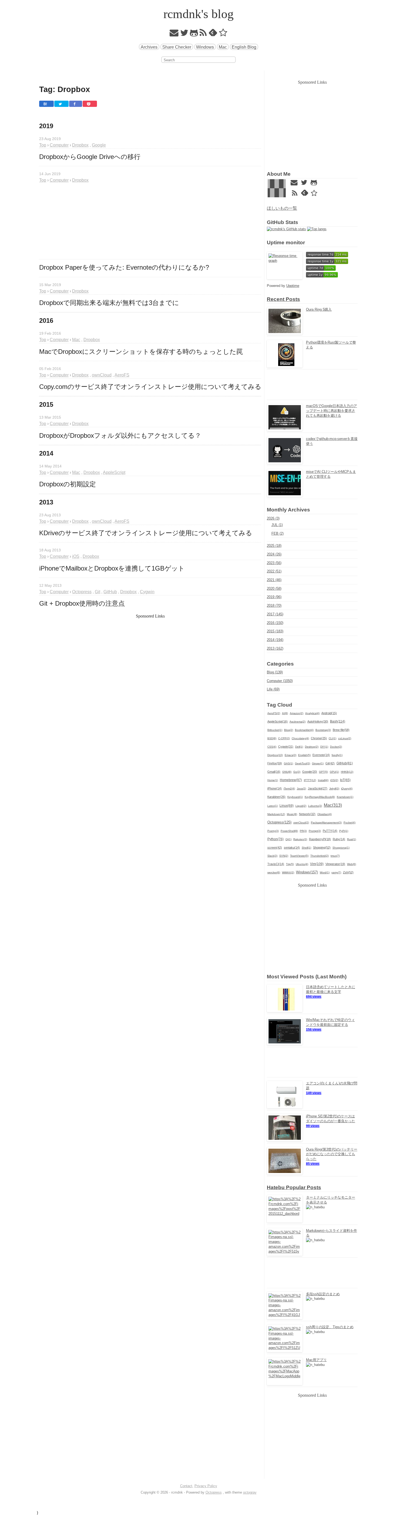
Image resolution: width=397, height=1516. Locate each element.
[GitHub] (194, 34)
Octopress (214, 1492)
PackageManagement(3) (326, 822)
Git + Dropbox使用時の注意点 (82, 603)
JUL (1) (277, 525)
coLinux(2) (344, 738)
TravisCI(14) (275, 864)
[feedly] (213, 34)
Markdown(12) (276, 814)
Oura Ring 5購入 (319, 309)
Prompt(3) (315, 830)
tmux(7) (335, 855)
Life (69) (273, 689)
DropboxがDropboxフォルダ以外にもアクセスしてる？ (120, 435)
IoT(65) (345, 780)
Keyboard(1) (295, 796)
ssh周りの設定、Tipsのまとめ (330, 1327)
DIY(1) (324, 746)
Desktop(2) (311, 746)
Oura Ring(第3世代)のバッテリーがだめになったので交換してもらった (331, 1154)
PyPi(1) (343, 830)
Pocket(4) (349, 822)
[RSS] (203, 34)
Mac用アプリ (316, 1360)
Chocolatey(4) (300, 738)
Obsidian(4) (324, 814)
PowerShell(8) (289, 830)
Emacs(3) (290, 755)
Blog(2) (288, 729)
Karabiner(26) (276, 796)
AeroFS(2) (273, 713)
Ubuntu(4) (302, 864)
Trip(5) (290, 864)
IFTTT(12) (310, 780)
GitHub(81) (345, 763)
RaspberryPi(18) (320, 839)
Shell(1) (306, 847)
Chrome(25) (319, 738)
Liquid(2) (300, 805)
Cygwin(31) (285, 746)
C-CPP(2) (284, 738)
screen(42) (274, 847)
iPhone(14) (274, 788)
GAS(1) (288, 763)
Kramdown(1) (345, 796)
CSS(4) (271, 746)
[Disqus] (150, 783)
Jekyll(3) (334, 788)
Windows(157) (307, 872)
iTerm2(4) (289, 788)
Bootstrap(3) (323, 729)
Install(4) (323, 780)
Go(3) (296, 771)
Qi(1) (288, 839)
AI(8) (285, 713)
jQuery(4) (346, 788)
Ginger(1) (318, 763)
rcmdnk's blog (198, 14)
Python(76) (275, 839)
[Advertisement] (150, 221)
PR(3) (303, 830)
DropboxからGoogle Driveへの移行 (89, 157)
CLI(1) (332, 738)
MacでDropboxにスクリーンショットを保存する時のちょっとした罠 (141, 351)
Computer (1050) (280, 681)
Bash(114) (337, 721)
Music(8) (292, 814)
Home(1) (272, 780)
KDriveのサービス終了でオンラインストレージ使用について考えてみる (145, 533)
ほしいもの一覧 (282, 208)
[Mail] (174, 34)
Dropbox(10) (275, 755)
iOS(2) (334, 780)
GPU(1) (334, 771)
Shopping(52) (322, 847)
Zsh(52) (348, 872)
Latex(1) (272, 805)
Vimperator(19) (335, 864)
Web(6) (351, 864)
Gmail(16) (273, 771)
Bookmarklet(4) (304, 729)
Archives (149, 47)
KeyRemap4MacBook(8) (320, 796)
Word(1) (324, 872)
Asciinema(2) (297, 721)
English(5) (304, 755)
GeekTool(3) (302, 763)
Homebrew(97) (291, 780)
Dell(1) (299, 746)
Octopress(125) (279, 822)
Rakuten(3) (300, 839)
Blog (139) (275, 672)
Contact (186, 1486)
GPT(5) (323, 771)
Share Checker (176, 47)
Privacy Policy (205, 1486)
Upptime (292, 286)
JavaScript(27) (317, 788)
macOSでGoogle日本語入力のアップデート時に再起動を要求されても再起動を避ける (331, 411)
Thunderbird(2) (319, 855)
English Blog (244, 47)
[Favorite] (223, 34)
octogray (250, 1492)
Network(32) (307, 814)
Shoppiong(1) (340, 847)
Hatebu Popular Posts (294, 1187)
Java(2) (301, 788)
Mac (223, 47)
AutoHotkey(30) (317, 721)
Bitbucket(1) (274, 729)
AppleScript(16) (277, 721)
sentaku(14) (292, 847)
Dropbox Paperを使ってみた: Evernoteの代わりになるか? (124, 267)
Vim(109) (317, 864)
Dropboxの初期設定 (67, 484)
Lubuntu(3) (315, 805)
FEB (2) (277, 533)
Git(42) (330, 763)
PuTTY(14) (330, 830)
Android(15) (329, 713)
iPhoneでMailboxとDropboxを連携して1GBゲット (112, 568)
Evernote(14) (321, 755)
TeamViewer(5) (299, 855)
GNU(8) (286, 771)
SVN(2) (283, 855)
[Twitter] (184, 34)
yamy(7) (336, 872)
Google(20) (309, 771)
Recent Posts (283, 299)
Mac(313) (333, 805)
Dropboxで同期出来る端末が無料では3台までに (109, 303)
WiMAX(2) (288, 872)
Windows (205, 47)
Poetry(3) (273, 830)
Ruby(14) (339, 839)
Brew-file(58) (341, 729)
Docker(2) (336, 746)
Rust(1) (351, 839)
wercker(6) (273, 872)
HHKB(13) (347, 771)
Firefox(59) (274, 763)
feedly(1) (337, 755)
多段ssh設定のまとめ (323, 1294)
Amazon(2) (296, 713)
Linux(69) (287, 805)
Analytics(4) (312, 713)
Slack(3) (272, 855)
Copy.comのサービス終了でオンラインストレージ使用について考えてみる (150, 387)
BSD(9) (271, 738)
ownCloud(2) (301, 822)
